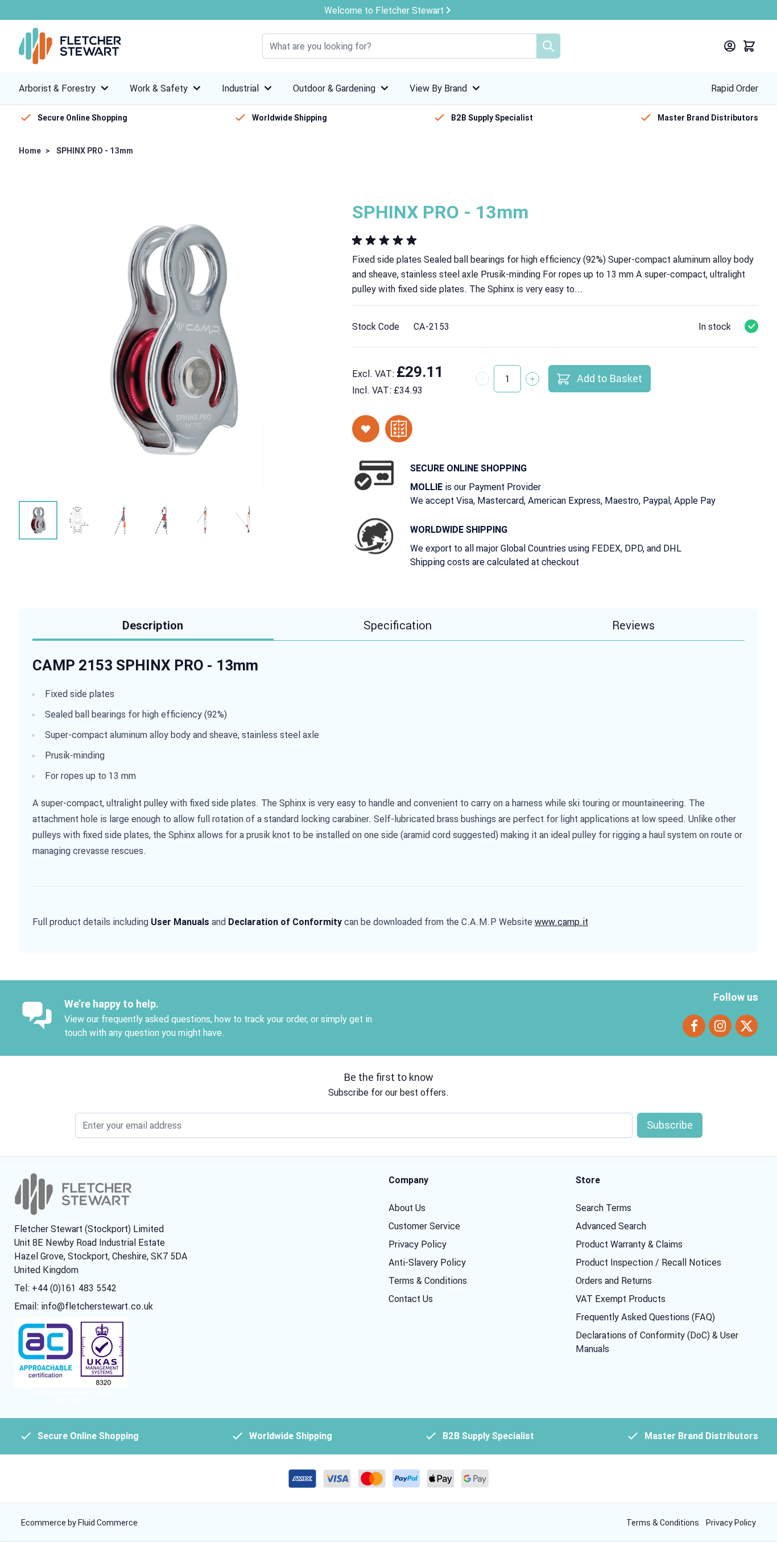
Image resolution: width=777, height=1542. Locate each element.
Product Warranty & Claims (629, 1244)
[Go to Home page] (70, 46)
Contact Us (410, 1298)
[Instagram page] (720, 1026)
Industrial (240, 88)
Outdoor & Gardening (334, 88)
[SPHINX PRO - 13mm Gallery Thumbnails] (140, 520)
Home (30, 150)
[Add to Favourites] (365, 428)
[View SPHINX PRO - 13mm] (38, 520)
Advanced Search (611, 1226)
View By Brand (438, 88)
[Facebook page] (694, 1026)
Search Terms (603, 1207)
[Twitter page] (746, 1026)
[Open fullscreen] (174, 339)
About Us (406, 1207)
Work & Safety (159, 88)
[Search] (548, 46)
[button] (386, 240)
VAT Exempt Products (621, 1298)
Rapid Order (734, 88)
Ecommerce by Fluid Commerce (79, 1523)
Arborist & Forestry (57, 88)
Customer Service (424, 1226)
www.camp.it (561, 921)
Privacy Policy (417, 1244)
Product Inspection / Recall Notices (648, 1262)
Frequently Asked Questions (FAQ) (645, 1317)
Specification (397, 625)
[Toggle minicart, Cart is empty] (749, 46)
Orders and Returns (614, 1280)
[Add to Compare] (398, 428)
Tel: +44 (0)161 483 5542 (65, 1288)
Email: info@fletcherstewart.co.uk (83, 1306)
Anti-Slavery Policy (427, 1262)
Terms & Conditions (427, 1280)
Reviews (633, 625)
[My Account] (730, 46)
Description (152, 625)
